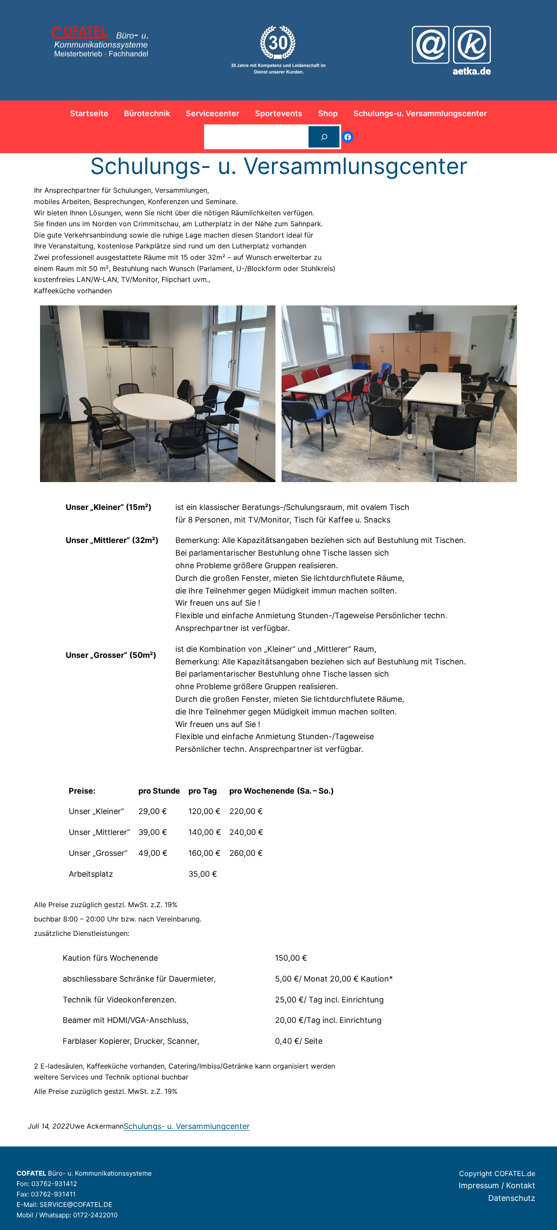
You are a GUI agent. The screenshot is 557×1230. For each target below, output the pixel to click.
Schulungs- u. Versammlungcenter (187, 1126)
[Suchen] (324, 136)
